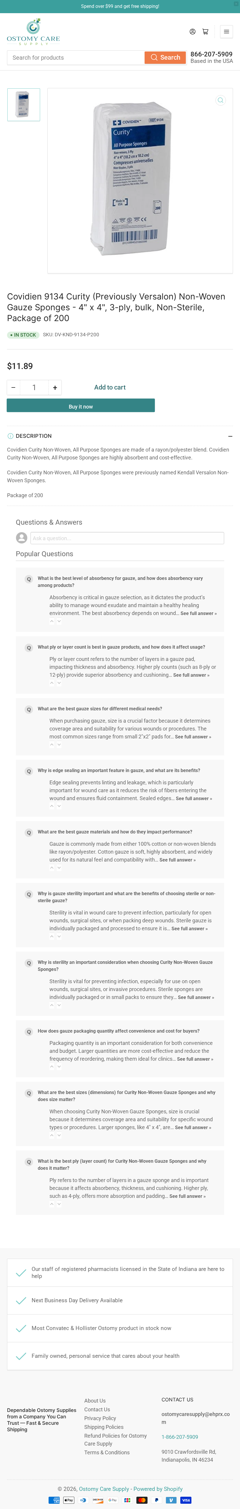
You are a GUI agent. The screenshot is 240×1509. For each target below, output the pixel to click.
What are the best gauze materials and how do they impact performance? (115, 832)
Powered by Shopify (158, 1489)
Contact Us (97, 1409)
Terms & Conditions (107, 1452)
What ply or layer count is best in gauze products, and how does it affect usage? (121, 647)
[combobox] (97, 57)
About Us (95, 1401)
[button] (51, 621)
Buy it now (81, 407)
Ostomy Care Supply (104, 1489)
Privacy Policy (100, 1418)
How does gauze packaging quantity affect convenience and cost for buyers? (119, 1031)
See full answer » (199, 613)
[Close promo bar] (236, 3)
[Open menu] (226, 31)
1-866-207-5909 (180, 1437)
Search (170, 57)
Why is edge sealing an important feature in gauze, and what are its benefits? (119, 770)
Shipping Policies (104, 1427)
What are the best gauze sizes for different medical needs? (100, 709)
